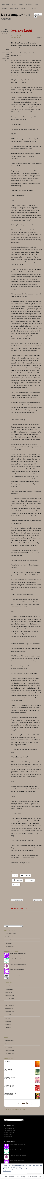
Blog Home (5, 4)
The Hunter (7, 1061)
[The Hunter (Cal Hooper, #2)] (37, 1066)
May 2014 (8, 1024)
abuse (3, 52)
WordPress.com (9, 1053)
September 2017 (9, 998)
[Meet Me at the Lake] (37, 1082)
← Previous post (17, 900)
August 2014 (8, 1015)
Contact (29, 4)
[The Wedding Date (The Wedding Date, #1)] (37, 1090)
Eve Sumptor (12, 14)
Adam (7, 52)
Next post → (37, 900)
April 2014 (8, 1027)
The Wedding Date (9, 1085)
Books (21, 4)
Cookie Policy (7, 1171)
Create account (9, 1040)
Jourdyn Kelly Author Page (15, 1109)
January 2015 (9, 1002)
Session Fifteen (9, 946)
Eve (8, 58)
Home (14, 4)
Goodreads (14, 8)
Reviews (4, 8)
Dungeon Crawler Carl (10, 1093)
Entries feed (8, 1047)
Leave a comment (39, 36)
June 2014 (8, 1021)
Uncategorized (15, 37)
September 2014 (9, 1011)
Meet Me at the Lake (9, 1077)
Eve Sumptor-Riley (15, 975)
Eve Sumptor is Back (10, 936)
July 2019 (7, 986)
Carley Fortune (9, 1078)
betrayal (4, 58)
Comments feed (9, 1050)
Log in (7, 1043)
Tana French (9, 1063)
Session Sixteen (9, 943)
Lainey (7, 60)
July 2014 (7, 1018)
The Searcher (8, 1069)
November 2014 (9, 1005)
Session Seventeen (10, 940)
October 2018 (9, 989)
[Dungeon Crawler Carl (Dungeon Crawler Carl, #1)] (37, 1098)
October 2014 (9, 1008)
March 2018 (8, 992)
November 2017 (9, 995)
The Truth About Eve (10, 933)
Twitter (33, 8)
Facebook (24, 8)
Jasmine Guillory (10, 1086)
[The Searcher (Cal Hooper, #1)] (37, 1074)
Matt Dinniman (9, 1094)
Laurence (6, 63)
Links (37, 4)
